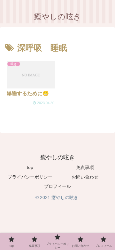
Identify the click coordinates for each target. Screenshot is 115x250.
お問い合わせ (85, 176)
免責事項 (85, 167)
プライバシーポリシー (30, 176)
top (30, 167)
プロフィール (57, 186)
